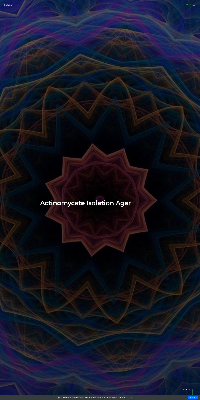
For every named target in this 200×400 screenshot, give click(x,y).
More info (129, 397)
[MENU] (194, 4)
